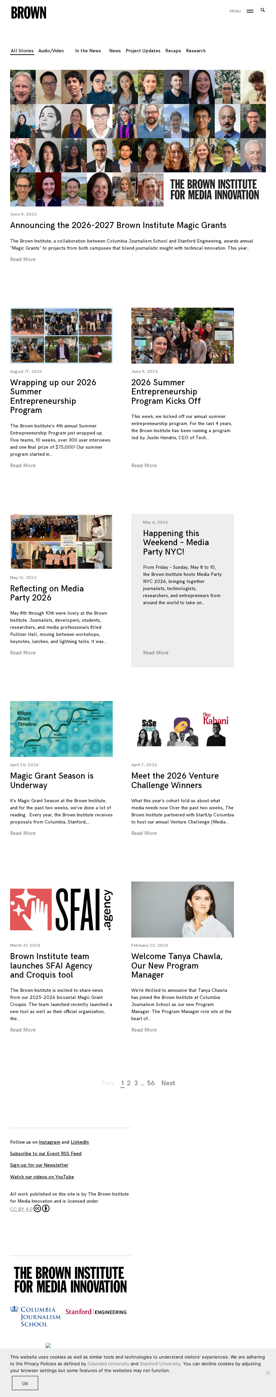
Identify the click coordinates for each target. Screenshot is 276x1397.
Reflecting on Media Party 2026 (47, 594)
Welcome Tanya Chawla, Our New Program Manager (176, 965)
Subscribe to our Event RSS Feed (45, 1153)
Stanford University (160, 1363)
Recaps (173, 51)
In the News (88, 51)
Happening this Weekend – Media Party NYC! (176, 542)
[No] (267, 1372)
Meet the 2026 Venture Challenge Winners (175, 781)
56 (151, 1083)
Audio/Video (51, 51)
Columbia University (108, 1363)
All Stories (22, 51)
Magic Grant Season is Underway (52, 781)
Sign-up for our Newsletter (39, 1165)
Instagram (49, 1142)
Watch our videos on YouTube (42, 1177)
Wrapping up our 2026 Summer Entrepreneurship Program (53, 397)
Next (168, 1083)
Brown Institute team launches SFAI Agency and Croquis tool (51, 965)
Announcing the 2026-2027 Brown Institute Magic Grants (118, 225)
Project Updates (143, 51)
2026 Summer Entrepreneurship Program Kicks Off (166, 392)
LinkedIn (80, 1142)
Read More (23, 259)
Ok (25, 1383)
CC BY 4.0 (21, 1209)
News (115, 51)
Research (196, 51)
